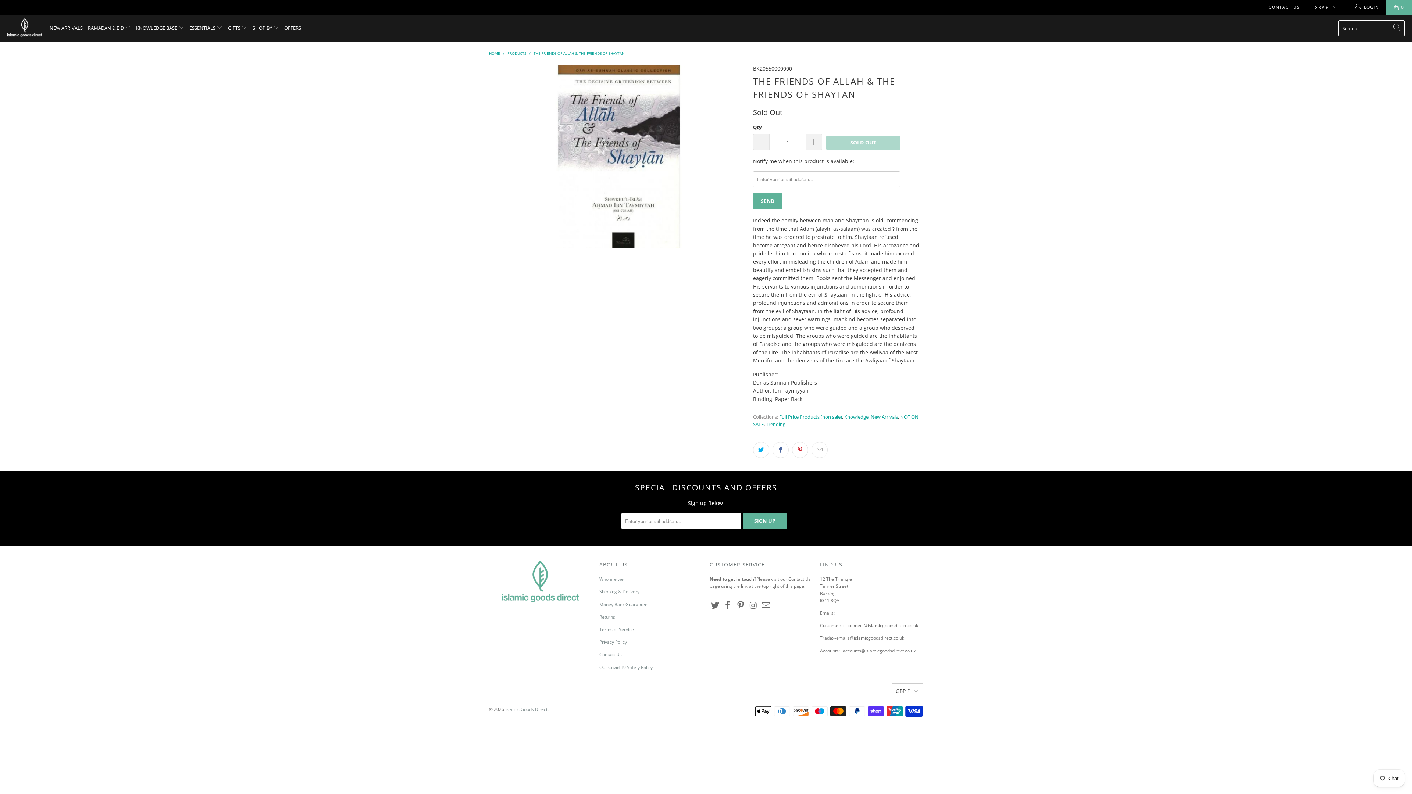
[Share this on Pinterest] (800, 450)
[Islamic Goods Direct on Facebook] (728, 605)
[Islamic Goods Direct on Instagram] (753, 605)
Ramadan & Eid (106, 28)
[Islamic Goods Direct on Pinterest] (740, 605)
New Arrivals (66, 28)
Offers (292, 28)
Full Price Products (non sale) (810, 417)
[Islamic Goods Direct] (24, 28)
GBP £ (1322, 7)
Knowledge (856, 417)
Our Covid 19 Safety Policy (626, 667)
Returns (607, 617)
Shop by (263, 28)
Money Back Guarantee (623, 604)
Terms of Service (616, 629)
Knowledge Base (157, 28)
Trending (775, 424)
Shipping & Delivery (619, 592)
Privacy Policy (613, 642)
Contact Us (1284, 7)
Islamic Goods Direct (526, 709)
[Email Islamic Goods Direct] (766, 605)
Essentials (203, 28)
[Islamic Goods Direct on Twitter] (715, 605)
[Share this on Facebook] (781, 450)
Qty (757, 127)
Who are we (611, 579)
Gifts (235, 28)
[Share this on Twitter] (761, 450)
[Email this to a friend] (820, 450)
